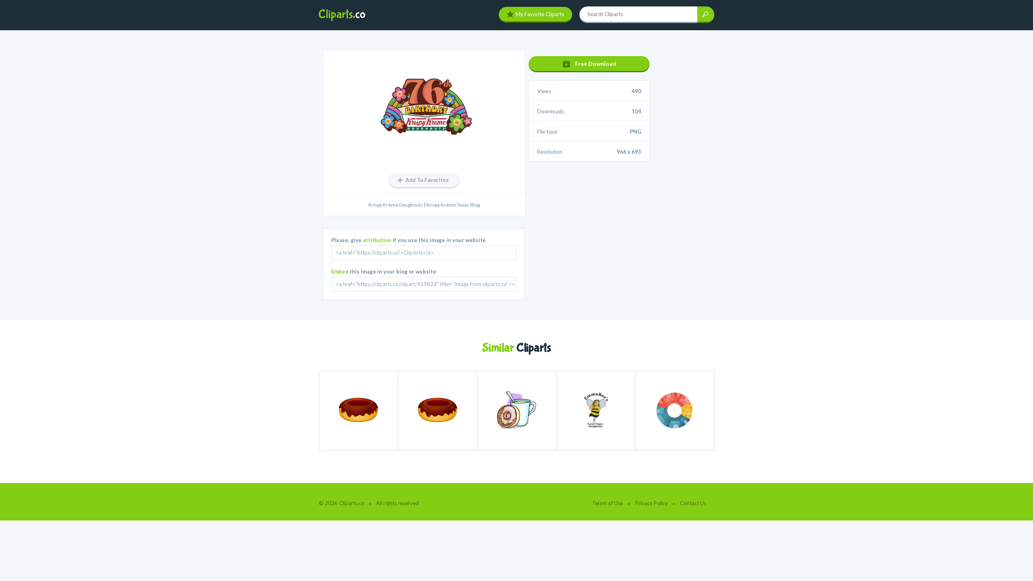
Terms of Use (607, 503)
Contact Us (693, 503)
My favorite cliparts (540, 14)
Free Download (595, 63)
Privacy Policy (651, 503)
